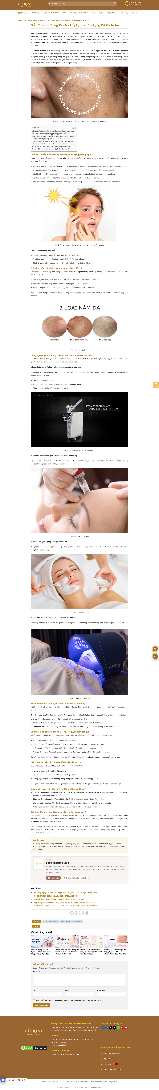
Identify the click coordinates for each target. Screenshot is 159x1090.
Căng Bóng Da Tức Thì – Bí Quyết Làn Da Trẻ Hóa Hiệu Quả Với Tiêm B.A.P (64, 902)
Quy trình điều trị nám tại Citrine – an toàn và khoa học (51, 139)
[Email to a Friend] (79, 913)
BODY (45, 13)
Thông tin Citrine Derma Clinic (75, 878)
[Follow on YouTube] (126, 1028)
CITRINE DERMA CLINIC (57, 862)
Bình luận (37, 972)
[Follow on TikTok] (110, 1028)
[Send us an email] (114, 1028)
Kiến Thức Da (66, 921)
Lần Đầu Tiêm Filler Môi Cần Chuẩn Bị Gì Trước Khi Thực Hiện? (59, 899)
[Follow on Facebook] (103, 1028)
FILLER (100, 13)
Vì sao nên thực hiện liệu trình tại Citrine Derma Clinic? (51, 146)
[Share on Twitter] (76, 913)
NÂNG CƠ (55, 13)
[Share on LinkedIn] (87, 913)
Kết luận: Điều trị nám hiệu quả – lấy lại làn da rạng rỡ (50, 149)
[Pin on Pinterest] (83, 913)
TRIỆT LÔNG (110, 13)
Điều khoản (85, 1082)
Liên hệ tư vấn (53, 878)
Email (68, 990)
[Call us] (118, 1028)
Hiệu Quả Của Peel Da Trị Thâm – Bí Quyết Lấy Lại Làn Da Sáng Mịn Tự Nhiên (65, 906)
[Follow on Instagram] (107, 1028)
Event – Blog (123, 13)
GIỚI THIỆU (35, 13)
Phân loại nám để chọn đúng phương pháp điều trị (49, 134)
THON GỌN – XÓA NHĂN (78, 13)
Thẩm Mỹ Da (77, 921)
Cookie (114, 1082)
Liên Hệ (134, 13)
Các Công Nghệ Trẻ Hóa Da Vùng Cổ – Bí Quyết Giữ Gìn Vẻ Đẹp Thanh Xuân (65, 893)
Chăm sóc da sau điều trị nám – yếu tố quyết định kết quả (52, 141)
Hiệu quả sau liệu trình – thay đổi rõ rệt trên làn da (49, 144)
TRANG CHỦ (24, 13)
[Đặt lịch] (155, 656)
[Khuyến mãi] (155, 649)
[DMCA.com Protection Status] (34, 1048)
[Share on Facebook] (72, 913)
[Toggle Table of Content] (72, 128)
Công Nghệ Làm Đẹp (35, 20)
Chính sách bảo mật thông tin (100, 1082)
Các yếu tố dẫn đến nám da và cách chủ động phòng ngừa (53, 131)
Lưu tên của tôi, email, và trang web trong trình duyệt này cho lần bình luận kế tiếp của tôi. (69, 1000)
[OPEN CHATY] (2, 1079)
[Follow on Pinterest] (122, 1028)
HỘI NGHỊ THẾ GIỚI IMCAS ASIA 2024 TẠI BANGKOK (55, 896)
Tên (35, 990)
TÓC (92, 13)
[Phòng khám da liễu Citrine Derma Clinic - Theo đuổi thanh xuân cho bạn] (30, 5)
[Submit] (115, 4)
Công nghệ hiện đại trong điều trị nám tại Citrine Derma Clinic (53, 136)
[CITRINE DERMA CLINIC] (38, 864)
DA (64, 13)
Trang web (101, 990)
